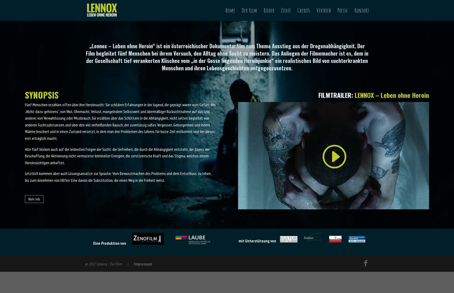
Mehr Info (34, 199)
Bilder (269, 11)
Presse (342, 11)
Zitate (286, 11)
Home (230, 11)
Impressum (143, 264)
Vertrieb (324, 11)
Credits (304, 11)
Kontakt (361, 11)
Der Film (249, 11)
